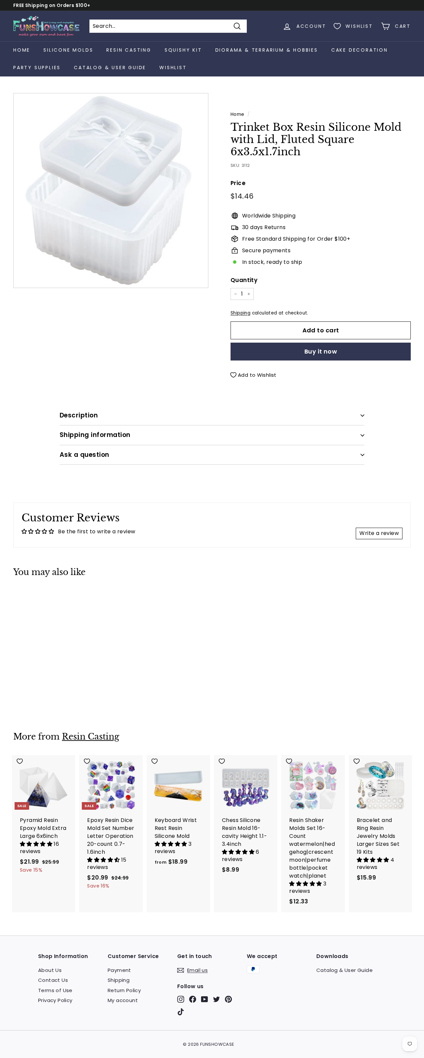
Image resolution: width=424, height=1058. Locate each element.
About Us (50, 970)
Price (238, 183)
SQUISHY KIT (183, 50)
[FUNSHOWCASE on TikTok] (180, 1011)
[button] (37, 844)
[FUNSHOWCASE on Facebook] (192, 999)
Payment (119, 970)
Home (21, 50)
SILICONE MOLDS (68, 50)
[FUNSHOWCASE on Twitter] (216, 999)
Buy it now (320, 351)
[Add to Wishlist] (43, 596)
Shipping (240, 313)
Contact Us (53, 980)
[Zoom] (111, 190)
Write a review (379, 533)
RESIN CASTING (128, 50)
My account (123, 1000)
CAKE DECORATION (359, 50)
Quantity (244, 280)
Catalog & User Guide (110, 67)
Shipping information (95, 434)
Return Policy (124, 990)
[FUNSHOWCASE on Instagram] (180, 999)
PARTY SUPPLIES (37, 67)
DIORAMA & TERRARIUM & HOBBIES (266, 50)
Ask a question (84, 454)
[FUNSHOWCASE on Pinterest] (228, 999)
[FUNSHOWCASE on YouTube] (204, 999)
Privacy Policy (55, 1000)
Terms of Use (55, 990)
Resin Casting (90, 737)
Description (79, 415)
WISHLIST (172, 67)
